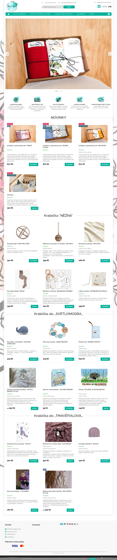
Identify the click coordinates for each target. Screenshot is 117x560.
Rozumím (92, 558)
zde (87, 558)
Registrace (108, 2)
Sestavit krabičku (14, 551)
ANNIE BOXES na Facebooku (86, 551)
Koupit (34, 208)
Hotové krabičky (19, 14)
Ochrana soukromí (101, 551)
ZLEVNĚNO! (81, 14)
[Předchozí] (7, 53)
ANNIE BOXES (11, 534)
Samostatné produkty (64, 14)
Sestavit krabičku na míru (41, 14)
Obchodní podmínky (58, 553)
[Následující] (110, 53)
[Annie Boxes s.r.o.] (12, 6)
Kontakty (55, 551)
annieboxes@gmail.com (14, 529)
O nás (91, 14)
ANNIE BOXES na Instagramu (68, 551)
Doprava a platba (47, 551)
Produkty (38, 551)
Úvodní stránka (8, 14)
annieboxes (10, 537)
